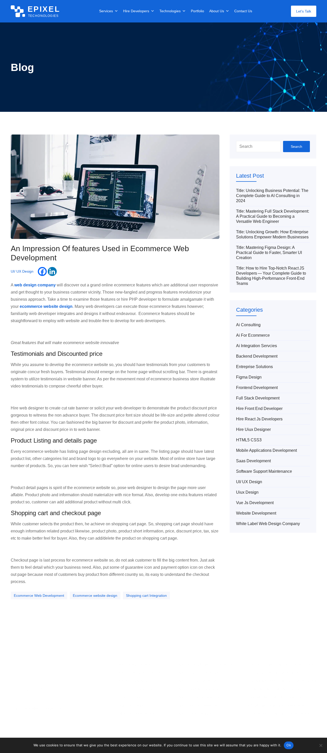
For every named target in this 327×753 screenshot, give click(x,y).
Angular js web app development (274, 673)
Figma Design (249, 377)
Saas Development (253, 461)
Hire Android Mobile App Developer (205, 664)
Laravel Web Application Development (278, 713)
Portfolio (197, 11)
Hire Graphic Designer (195, 713)
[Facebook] (42, 271)
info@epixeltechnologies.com (39, 708)
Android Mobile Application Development (280, 664)
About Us (216, 11)
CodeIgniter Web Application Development (282, 681)
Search (296, 146)
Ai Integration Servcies (256, 346)
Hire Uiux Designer (253, 429)
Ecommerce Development (138, 689)
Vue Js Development (255, 503)
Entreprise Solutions (254, 367)
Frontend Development (257, 387)
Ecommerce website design (95, 595)
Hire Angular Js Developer (198, 673)
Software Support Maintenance (264, 471)
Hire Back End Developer (197, 681)
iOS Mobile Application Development (277, 705)
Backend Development (256, 356)
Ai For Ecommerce (253, 335)
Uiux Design (247, 492)
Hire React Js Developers (259, 419)
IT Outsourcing (130, 697)
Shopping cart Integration (146, 595)
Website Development (256, 513)
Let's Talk (303, 11)
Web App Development (136, 681)
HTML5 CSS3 (249, 440)
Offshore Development (136, 713)
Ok (288, 745)
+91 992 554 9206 (30, 689)
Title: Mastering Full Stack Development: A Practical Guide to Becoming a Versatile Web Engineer (272, 216)
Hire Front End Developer (259, 408)
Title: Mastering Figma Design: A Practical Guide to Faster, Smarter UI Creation (269, 252)
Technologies (170, 11)
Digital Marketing (131, 705)
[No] (320, 745)
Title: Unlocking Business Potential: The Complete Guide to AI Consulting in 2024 (272, 195)
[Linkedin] (52, 271)
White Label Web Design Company (268, 523)
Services (106, 11)
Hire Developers (136, 11)
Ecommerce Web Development (39, 595)
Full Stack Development (257, 398)
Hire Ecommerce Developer (199, 697)
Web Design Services (135, 664)
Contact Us (243, 11)
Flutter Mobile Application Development (279, 689)
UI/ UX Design (22, 271)
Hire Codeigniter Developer (199, 689)
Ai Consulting (248, 325)
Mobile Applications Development (266, 450)
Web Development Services (140, 673)
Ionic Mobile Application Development (278, 697)
